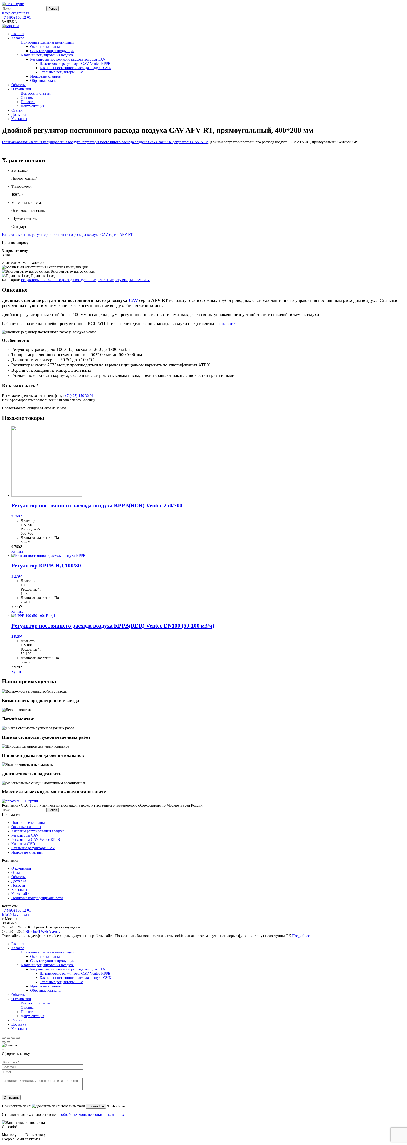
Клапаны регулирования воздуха (54, 142)
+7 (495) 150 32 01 (16, 17)
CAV (133, 300)
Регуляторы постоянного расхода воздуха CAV (118, 142)
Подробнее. (301, 936)
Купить (17, 551)
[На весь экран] (13, 1038)
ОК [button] (288, 936)
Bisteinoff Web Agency (42, 931)
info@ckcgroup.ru (15, 13)
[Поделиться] (8, 1038)
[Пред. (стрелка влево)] (4, 1042)
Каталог (21, 142)
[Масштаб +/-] (18, 1038)
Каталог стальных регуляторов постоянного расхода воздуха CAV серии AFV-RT (67, 235)
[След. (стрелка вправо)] (8, 1042)
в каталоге (225, 323)
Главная (8, 142)
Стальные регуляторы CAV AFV (182, 142)
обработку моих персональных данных (92, 1114)
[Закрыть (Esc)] (4, 1038)
